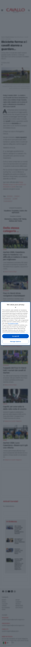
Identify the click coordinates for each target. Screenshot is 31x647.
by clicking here (13, 323)
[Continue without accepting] (15, 307)
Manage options (15, 341)
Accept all (15, 336)
